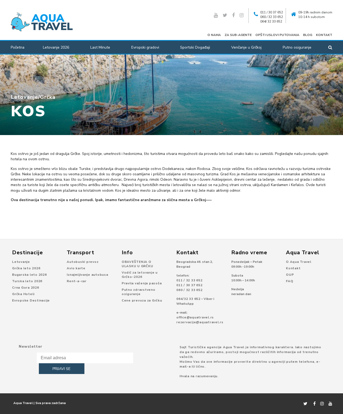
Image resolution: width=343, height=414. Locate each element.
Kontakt (324, 35)
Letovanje (24, 97)
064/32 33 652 (188, 299)
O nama (214, 35)
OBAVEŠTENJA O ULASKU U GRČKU (137, 264)
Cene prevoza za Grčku (142, 300)
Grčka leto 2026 (26, 268)
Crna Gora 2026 (25, 287)
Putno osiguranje (297, 47)
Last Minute (100, 47)
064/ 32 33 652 (271, 21)
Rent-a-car (77, 281)
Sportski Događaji (195, 47)
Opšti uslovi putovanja (277, 35)
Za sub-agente (238, 35)
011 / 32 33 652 (189, 280)
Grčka (47, 97)
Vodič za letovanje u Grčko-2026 (140, 274)
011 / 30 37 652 (271, 12)
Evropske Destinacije (31, 300)
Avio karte (76, 268)
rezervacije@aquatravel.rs (199, 322)
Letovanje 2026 (56, 47)
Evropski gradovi (145, 47)
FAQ (289, 281)
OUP (290, 275)
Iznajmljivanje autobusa (87, 275)
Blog (307, 35)
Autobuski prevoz (82, 262)
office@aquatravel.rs (195, 317)
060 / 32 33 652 (271, 17)
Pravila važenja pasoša (142, 283)
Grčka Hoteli (23, 294)
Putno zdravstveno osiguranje (138, 292)
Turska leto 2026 (27, 281)
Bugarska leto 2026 (29, 275)
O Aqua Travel (298, 262)
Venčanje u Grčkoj (246, 47)
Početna (17, 47)
